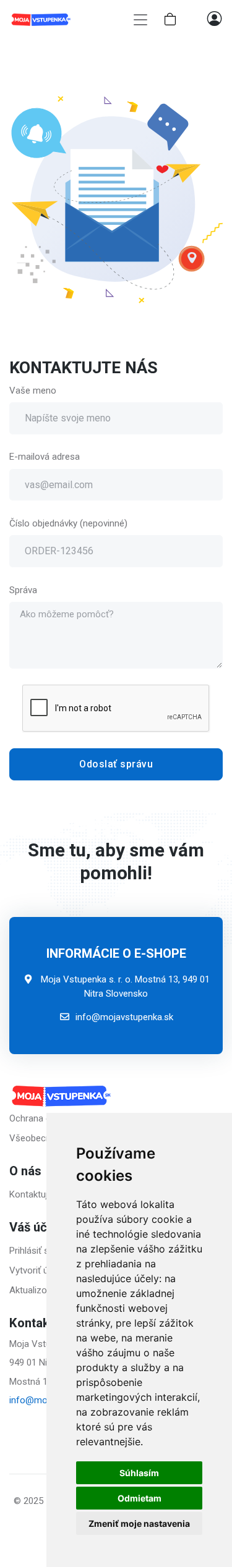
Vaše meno (32, 390)
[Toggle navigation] (140, 20)
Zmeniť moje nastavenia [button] (139, 1523)
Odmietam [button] (139, 1498)
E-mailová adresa (44, 456)
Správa (23, 590)
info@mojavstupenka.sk (124, 1017)
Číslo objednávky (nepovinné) (68, 523)
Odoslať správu (116, 764)
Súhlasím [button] (139, 1473)
